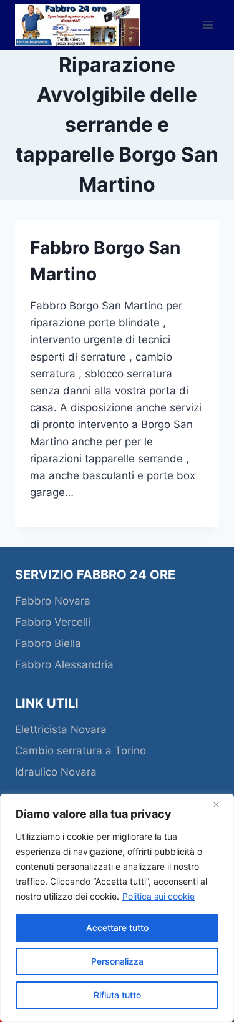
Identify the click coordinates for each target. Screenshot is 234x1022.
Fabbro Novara (52, 601)
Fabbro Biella (49, 643)
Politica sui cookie (158, 896)
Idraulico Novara (56, 772)
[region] (117, 908)
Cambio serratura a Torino (80, 750)
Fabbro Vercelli (54, 622)
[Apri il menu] (207, 24)
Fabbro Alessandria (66, 664)
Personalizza (117, 961)
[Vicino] (220, 804)
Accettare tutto (117, 927)
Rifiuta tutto (117, 995)
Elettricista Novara (61, 729)
